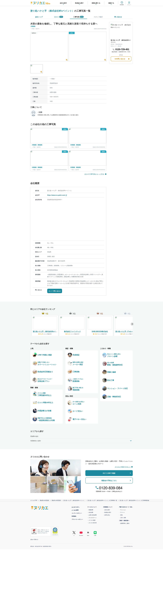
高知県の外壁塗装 (44, 500)
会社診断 (91, 512)
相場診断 (91, 510)
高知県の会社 (34, 436)
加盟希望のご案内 (124, 523)
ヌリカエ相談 (92, 520)
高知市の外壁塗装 (56, 500)
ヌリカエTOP (33, 500)
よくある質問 (75, 510)
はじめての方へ (76, 507)
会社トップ (39, 17)
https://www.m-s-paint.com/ (56, 195)
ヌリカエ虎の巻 (93, 522)
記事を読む (107, 515)
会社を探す (107, 510)
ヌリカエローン (93, 517)
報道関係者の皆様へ (47, 546)
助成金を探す (107, 512)
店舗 (121, 515)
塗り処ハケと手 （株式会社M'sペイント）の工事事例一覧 (102, 500)
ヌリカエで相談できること (123, 467)
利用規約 (74, 516)
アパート (122, 512)
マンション (123, 510)
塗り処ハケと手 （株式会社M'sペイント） (52, 10)
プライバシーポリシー (77, 519)
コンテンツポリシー (77, 513)
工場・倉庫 (123, 517)
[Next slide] (132, 324)
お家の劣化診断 (93, 515)
